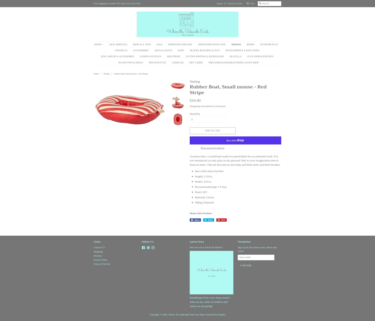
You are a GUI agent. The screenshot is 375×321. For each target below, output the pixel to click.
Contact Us (99, 247)
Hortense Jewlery (180, 44)
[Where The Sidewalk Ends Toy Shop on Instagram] (153, 248)
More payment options (212, 148)
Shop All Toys (142, 44)
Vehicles (178, 63)
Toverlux (121, 50)
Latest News (197, 242)
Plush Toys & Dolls (130, 63)
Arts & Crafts (163, 50)
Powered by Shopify (216, 315)
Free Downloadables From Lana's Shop (233, 63)
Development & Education (242, 50)
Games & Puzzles (150, 56)
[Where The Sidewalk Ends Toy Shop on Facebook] (143, 248)
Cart (252, 3)
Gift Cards (196, 63)
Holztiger (173, 56)
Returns (98, 256)
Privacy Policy (101, 260)
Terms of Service (102, 264)
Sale (159, 44)
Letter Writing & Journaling (205, 56)
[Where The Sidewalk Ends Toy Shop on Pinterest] (148, 248)
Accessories (141, 50)
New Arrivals (118, 44)
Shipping (195, 106)
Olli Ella (236, 56)
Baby (181, 50)
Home (98, 44)
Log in (220, 3)
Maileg (236, 44)
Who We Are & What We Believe (206, 247)
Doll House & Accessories (117, 56)
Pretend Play (157, 63)
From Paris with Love (212, 44)
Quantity (195, 114)
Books (250, 44)
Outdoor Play (269, 44)
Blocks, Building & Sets (205, 50)
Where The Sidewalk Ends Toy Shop (186, 315)
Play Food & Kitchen (260, 56)
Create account (235, 3)
